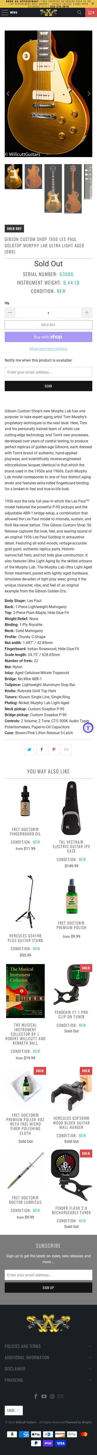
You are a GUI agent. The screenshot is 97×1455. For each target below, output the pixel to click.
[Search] (79, 12)
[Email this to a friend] (66, 750)
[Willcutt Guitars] (48, 12)
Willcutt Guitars (26, 1422)
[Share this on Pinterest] (54, 750)
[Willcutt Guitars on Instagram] (52, 1397)
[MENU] (2, 12)
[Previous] (8, 94)
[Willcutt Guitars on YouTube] (44, 1397)
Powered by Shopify (78, 1422)
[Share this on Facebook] (41, 750)
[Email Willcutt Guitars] (60, 1397)
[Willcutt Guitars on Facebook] (36, 1397)
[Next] (89, 94)
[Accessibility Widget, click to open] (88, 727)
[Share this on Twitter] (29, 750)
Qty (7, 303)
